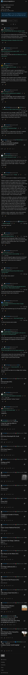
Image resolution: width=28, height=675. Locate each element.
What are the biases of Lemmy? (7, 236)
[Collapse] (2, 28)
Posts (15, 20)
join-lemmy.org (4, 672)
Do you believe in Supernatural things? (9, 128)
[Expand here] (24, 477)
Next (3, 655)
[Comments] (24, 145)
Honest (15, 174)
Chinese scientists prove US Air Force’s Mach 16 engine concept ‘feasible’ (12, 304)
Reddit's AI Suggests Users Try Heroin (8, 67)
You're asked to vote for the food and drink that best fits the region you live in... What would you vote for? (13, 287)
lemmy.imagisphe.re (9, 1)
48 (2, 624)
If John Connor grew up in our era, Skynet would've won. (12, 350)
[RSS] (15, 24)
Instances (3, 664)
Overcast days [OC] (15, 367)
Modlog (3, 662)
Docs (2, 667)
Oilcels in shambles (6, 223)
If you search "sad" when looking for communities (11, 395)
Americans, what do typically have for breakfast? (11, 93)
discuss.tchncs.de (4, 383)
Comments (10, 20)
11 (2, 429)
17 (2, 148)
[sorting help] (13, 24)
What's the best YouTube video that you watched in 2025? (13, 31)
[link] (4, 33)
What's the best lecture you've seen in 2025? (10, 51)
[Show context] (2, 33)
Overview (4, 20)
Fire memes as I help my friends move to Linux (12, 109)
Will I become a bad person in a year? (8, 157)
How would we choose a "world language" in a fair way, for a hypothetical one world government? (13, 333)
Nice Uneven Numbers (18, 318)
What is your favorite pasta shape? (8, 410)
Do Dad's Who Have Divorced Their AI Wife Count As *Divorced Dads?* (12, 272)
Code (2, 670)
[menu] (26, 1)
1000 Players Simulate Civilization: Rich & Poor (12, 40)
